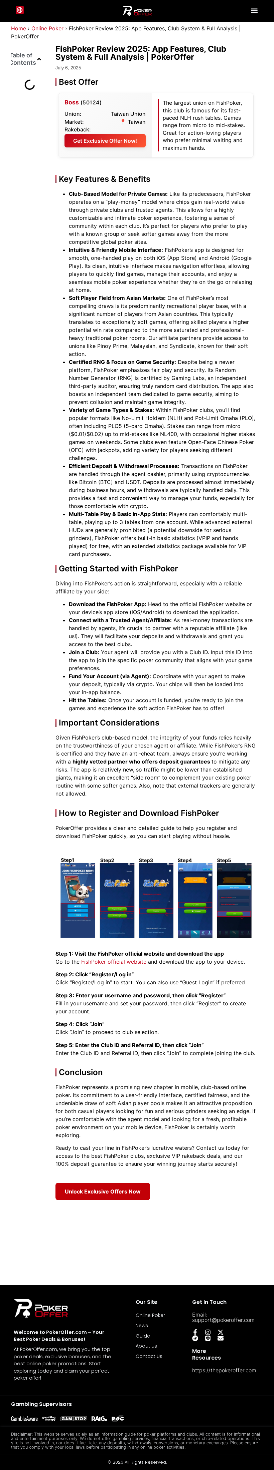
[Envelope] (221, 1338)
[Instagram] (208, 1332)
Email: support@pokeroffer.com (223, 1317)
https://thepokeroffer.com (224, 1370)
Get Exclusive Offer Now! (105, 140)
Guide (143, 1336)
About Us (146, 1346)
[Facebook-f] (195, 1332)
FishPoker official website (113, 961)
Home (18, 28)
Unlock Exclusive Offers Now (103, 1191)
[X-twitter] (221, 1332)
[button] (254, 10)
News (142, 1325)
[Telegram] (195, 1338)
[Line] (208, 1338)
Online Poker (47, 28)
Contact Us (149, 1356)
